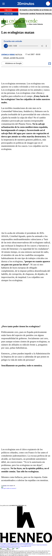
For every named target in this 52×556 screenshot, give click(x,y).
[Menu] (3, 3)
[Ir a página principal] (25, 3)
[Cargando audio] (6, 46)
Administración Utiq (33, 545)
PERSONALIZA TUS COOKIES (19, 545)
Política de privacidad (22, 543)
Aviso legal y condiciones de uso (8, 543)
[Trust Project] (7, 485)
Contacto (40, 545)
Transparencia (7, 545)
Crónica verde (8, 55)
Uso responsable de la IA (24, 546)
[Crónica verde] (26, 23)
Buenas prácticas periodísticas (11, 546)
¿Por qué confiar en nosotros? (8, 488)
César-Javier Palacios (13, 58)
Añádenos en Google (13, 63)
